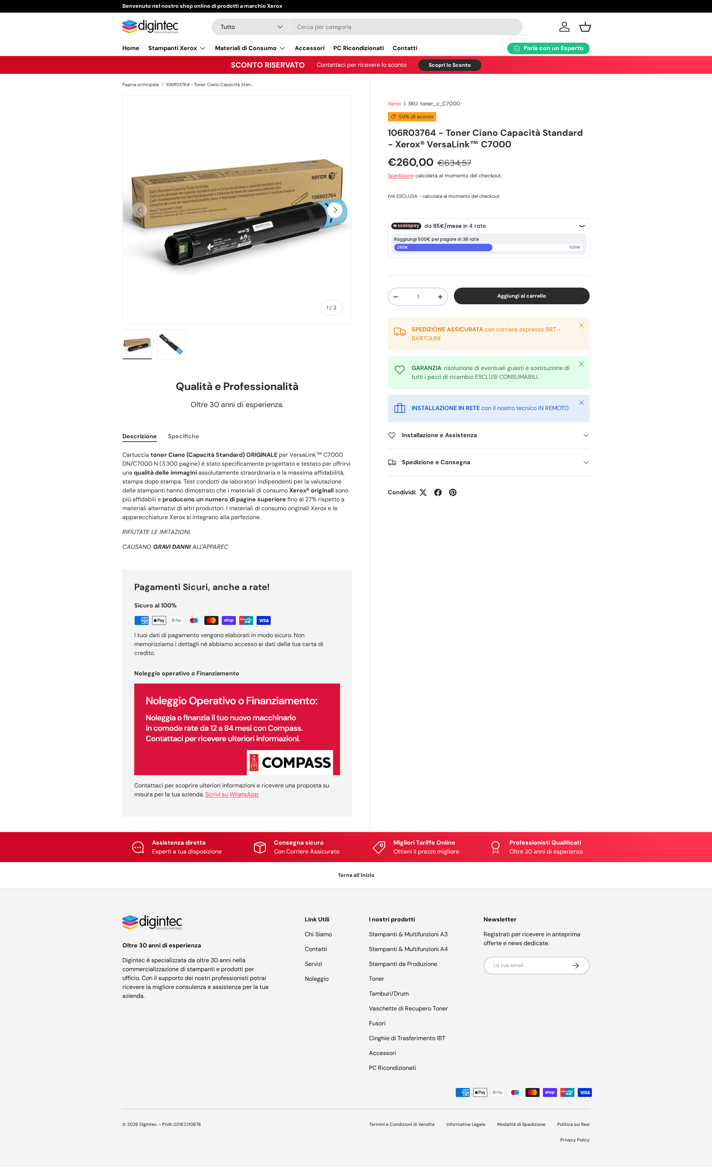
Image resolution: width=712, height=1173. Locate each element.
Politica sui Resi (573, 1124)
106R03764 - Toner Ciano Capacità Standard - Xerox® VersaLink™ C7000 (210, 84)
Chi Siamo (318, 934)
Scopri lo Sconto (450, 65)
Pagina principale (140, 84)
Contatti (405, 48)
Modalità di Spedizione (521, 1124)
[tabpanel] (237, 500)
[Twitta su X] (423, 492)
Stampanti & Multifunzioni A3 (408, 934)
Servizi (313, 964)
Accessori (309, 48)
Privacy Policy (575, 1140)
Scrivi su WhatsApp (231, 794)
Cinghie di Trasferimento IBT (407, 1038)
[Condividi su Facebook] (438, 492)
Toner (376, 979)
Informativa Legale (465, 1124)
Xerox (394, 103)
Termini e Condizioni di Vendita (402, 1124)
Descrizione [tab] (139, 436)
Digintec (148, 1124)
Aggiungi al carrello (521, 295)
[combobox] (367, 27)
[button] (585, 27)
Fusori (377, 1023)
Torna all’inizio (356, 875)
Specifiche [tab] (183, 436)
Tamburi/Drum (389, 993)
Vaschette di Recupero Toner (408, 1008)
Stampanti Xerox (172, 48)
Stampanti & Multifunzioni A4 (408, 949)
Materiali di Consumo (246, 48)
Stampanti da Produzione (403, 964)
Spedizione (401, 175)
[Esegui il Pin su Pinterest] (452, 492)
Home (130, 48)
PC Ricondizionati (358, 48)
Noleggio (317, 979)
